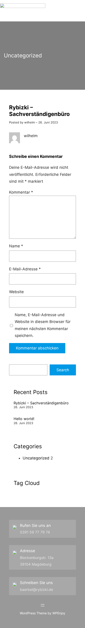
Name (16, 246)
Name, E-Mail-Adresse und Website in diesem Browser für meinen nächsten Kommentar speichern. (42, 325)
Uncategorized (23, 55)
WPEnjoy (58, 613)
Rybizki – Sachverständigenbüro (41, 403)
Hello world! (24, 418)
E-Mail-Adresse (25, 269)
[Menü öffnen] (42, 605)
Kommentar (21, 192)
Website (16, 292)
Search (62, 370)
